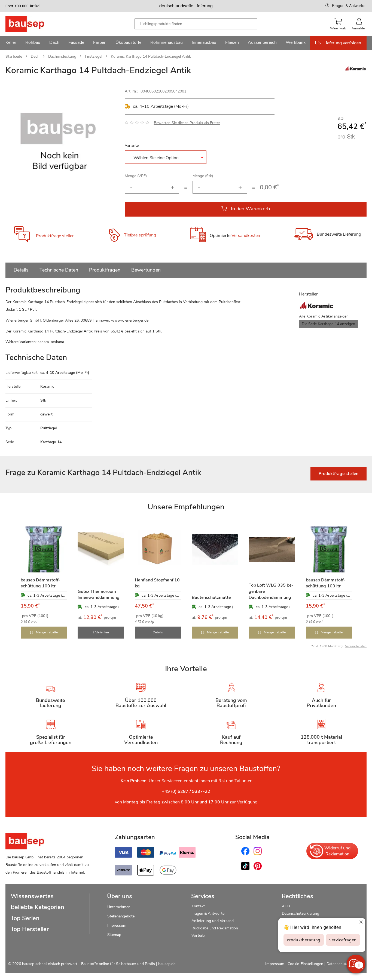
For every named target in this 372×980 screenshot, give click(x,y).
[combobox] (196, 24)
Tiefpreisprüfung (140, 235)
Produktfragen (104, 270)
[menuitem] (10, 43)
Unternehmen (118, 907)
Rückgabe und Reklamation (214, 928)
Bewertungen (146, 270)
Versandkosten (245, 236)
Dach (35, 56)
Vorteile (198, 935)
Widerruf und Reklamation (337, 851)
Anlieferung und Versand (212, 920)
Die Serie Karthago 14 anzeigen (328, 323)
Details (21, 270)
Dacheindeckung (62, 56)
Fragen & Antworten (349, 5)
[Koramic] (356, 70)
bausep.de (166, 963)
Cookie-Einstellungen (305, 963)
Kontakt (198, 906)
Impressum (116, 925)
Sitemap (114, 934)
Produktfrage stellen (55, 236)
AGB (286, 906)
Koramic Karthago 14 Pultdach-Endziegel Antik (151, 56)
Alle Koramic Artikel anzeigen (324, 316)
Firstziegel (93, 56)
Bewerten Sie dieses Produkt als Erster (187, 122)
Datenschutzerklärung (300, 913)
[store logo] (33, 24)
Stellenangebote (121, 916)
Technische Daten (58, 270)
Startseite (13, 56)
